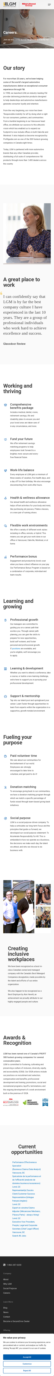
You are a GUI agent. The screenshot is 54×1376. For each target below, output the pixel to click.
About (5, 1279)
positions (16, 648)
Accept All (27, 1357)
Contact (6, 1317)
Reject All (27, 1371)
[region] (27, 1355)
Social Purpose (10, 1288)
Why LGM (7, 1284)
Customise (27, 1364)
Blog (5, 1308)
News (5, 1312)
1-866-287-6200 (14, 1265)
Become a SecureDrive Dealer (16, 1321)
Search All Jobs (19, 1236)
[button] (49, 4)
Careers (6, 1293)
